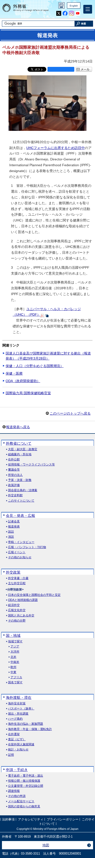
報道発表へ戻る (18, 427)
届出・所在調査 (18, 713)
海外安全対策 (17, 703)
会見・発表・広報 (20, 515)
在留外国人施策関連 (21, 744)
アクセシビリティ (30, 819)
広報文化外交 (17, 610)
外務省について (18, 443)
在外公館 (14, 459)
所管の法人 (15, 475)
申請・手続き (17, 770)
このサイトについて (21, 500)
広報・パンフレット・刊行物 (27, 547)
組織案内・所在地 (19, 454)
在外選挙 (14, 734)
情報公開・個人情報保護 (24, 780)
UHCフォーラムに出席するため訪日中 (55, 148)
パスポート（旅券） (21, 708)
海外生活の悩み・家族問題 (25, 723)
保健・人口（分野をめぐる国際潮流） (35, 366)
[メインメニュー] (87, 9)
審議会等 (14, 469)
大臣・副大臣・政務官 (22, 449)
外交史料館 (15, 495)
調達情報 (14, 791)
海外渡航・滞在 (18, 697)
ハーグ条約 (15, 718)
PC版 (61, 5)
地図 (45, 845)
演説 (11, 536)
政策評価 (14, 485)
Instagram (71, 13)
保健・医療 (14, 373)
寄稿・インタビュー (21, 542)
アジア (14, 646)
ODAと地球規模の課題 (23, 600)
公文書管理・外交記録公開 (25, 785)
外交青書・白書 (18, 578)
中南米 (14, 662)
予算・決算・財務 (19, 480)
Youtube (77, 13)
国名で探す (15, 682)
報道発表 (14, 526)
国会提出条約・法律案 (22, 490)
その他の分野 (17, 620)
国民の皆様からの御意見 (24, 806)
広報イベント (17, 552)
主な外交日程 (17, 583)
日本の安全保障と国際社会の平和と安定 (34, 595)
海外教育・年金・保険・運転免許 (30, 729)
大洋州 (14, 651)
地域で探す (15, 641)
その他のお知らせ (19, 557)
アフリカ (16, 677)
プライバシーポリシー (62, 819)
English (74, 5)
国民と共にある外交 (21, 615)
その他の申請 (17, 796)
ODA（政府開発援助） (23, 381)
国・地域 (13, 635)
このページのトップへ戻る (70, 413)
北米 (13, 657)
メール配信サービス (21, 801)
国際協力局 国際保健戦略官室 (28, 393)
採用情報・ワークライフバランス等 (31, 464)
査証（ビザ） (17, 739)
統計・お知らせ (18, 749)
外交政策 (13, 572)
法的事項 (8, 819)
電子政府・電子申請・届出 (25, 775)
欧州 (13, 667)
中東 (13, 672)
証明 (11, 754)
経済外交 (14, 605)
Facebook (65, 13)
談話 (11, 531)
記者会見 (14, 521)
